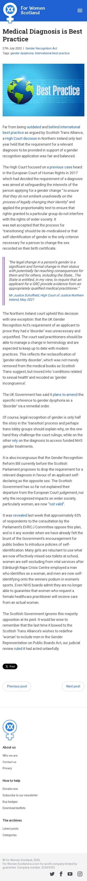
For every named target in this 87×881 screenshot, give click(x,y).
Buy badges (10, 801)
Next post (73, 686)
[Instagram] (79, 874)
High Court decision (21, 138)
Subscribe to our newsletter (20, 795)
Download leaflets (14, 808)
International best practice (52, 53)
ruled (18, 648)
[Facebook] (61, 874)
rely (15, 440)
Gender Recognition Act (41, 48)
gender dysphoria (22, 53)
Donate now (10, 788)
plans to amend (65, 394)
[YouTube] (70, 875)
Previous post (17, 686)
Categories (10, 835)
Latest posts (10, 828)
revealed (20, 515)
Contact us (9, 762)
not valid (56, 504)
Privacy (7, 768)
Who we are (10, 755)
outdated (34, 127)
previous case (61, 167)
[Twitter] (52, 874)
